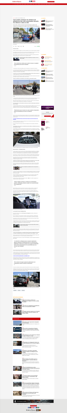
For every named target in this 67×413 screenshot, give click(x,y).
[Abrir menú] (13, 4)
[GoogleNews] (35, 407)
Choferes (19, 290)
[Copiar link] (21, 46)
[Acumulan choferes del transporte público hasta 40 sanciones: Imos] (43, 81)
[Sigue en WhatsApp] (38, 46)
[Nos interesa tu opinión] (33, 401)
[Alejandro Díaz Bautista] (42, 61)
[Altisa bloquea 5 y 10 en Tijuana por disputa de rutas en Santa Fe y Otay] (17, 337)
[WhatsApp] (16, 46)
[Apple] (36, 407)
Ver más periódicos (51, 1)
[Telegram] (18, 46)
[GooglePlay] (38, 407)
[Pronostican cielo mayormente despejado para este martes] (17, 323)
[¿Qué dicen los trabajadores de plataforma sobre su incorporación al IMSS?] (17, 306)
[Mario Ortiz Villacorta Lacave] (42, 64)
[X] (31, 1)
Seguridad (15, 290)
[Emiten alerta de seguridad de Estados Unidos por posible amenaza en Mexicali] (17, 330)
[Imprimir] (23, 46)
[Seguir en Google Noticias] (39, 46)
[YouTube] (33, 1)
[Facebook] (29, 1)
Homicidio (23, 290)
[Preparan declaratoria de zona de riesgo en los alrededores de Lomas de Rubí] (43, 71)
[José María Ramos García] (42, 57)
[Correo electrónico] (20, 46)
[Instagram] (34, 1)
